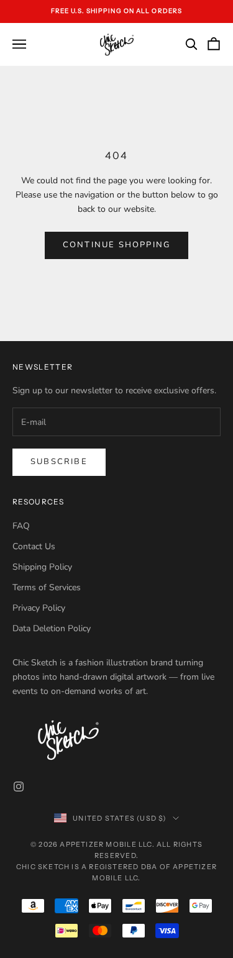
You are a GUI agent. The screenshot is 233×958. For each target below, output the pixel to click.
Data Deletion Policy (51, 628)
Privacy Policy (38, 608)
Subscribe (59, 461)
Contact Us (33, 546)
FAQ (21, 526)
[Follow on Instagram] (18, 786)
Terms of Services (46, 587)
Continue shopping (117, 244)
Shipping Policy (42, 567)
